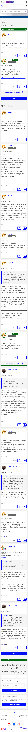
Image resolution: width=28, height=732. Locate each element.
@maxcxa (6, 272)
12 (4, 595)
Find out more (4, 557)
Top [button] (15, 712)
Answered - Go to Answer (14, 29)
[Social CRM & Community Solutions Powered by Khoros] (23, 728)
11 (4, 536)
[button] (26, 33)
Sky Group (3, 719)
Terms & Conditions (22, 715)
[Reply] (25, 55)
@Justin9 (5, 380)
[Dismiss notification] (26, 6)
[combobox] (13, 11)
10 (4, 503)
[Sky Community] (9, 2)
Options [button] (3, 22)
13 (4, 644)
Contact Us (24, 718)
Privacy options (4, 715)
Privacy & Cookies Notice (6, 716)
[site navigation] (1, 2)
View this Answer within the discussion (13, 78)
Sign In (26, 2)
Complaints (3, 718)
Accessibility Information (21, 716)
